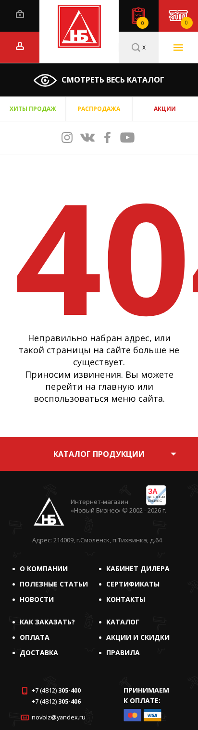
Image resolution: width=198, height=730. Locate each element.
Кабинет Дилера (138, 568)
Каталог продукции (99, 454)
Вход (20, 14)
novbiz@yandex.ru (59, 717)
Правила (123, 652)
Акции (165, 109)
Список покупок (142, 23)
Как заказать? (47, 621)
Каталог (122, 621)
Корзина (186, 22)
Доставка (39, 652)
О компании (44, 568)
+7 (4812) (56, 690)
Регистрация (20, 46)
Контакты (125, 599)
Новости (37, 599)
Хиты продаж (33, 109)
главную (116, 386)
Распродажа (98, 109)
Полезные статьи (54, 583)
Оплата (35, 637)
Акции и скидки (138, 637)
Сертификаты (133, 583)
